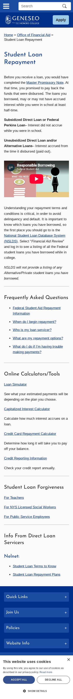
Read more (46, 672)
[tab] (36, 597)
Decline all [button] (53, 679)
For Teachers (14, 498)
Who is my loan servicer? (32, 330)
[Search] (64, 6)
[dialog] (36, 677)
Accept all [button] (19, 679)
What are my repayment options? (38, 338)
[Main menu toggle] (6, 6)
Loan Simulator (15, 384)
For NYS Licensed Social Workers (30, 507)
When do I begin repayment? (34, 322)
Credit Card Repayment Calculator (30, 434)
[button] (61, 20)
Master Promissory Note (44, 83)
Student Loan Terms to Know (34, 566)
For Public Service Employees (27, 517)
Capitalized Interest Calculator (27, 409)
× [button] (68, 659)
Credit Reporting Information (25, 458)
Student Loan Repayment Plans (36, 574)
